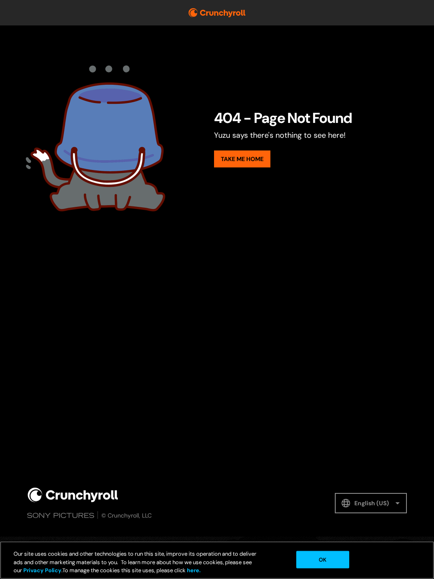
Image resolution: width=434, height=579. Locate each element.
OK (322, 559)
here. (193, 570)
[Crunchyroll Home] (73, 495)
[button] (371, 503)
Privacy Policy (42, 570)
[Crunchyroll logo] (217, 12)
